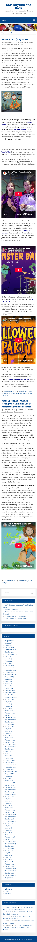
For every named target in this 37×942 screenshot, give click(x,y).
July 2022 (8, 729)
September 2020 (11, 771)
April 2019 (8, 805)
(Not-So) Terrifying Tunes (14, 39)
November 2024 (10, 670)
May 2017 (8, 857)
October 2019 (9, 792)
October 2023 (9, 695)
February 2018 (10, 837)
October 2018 (9, 819)
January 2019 (9, 812)
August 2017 (9, 850)
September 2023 (10, 697)
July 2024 (8, 679)
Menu (4, 20)
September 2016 (10, 875)
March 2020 (9, 781)
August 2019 (9, 796)
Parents (3, 44)
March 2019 (9, 808)
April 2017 (8, 859)
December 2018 (10, 814)
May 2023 (8, 706)
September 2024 (10, 674)
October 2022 (9, 722)
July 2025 (8, 656)
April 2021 (8, 756)
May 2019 (8, 803)
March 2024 (9, 688)
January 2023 (9, 715)
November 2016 (10, 871)
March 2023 (9, 711)
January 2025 (9, 665)
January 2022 (9, 742)
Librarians (30, 42)
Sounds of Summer (11, 610)
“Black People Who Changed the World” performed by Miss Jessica (17, 927)
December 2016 (10, 869)
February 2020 (10, 783)
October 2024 (9, 672)
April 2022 (8, 735)
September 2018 (10, 821)
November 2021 (10, 747)
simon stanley (27, 393)
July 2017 (8, 853)
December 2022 (10, 717)
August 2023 (9, 699)
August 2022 (9, 726)
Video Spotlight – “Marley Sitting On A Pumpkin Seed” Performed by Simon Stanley (16, 403)
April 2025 (8, 663)
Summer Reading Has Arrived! (15, 616)
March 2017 (9, 862)
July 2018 (8, 826)
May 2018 (8, 830)
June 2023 (8, 704)
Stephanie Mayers (11, 907)
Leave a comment (9, 391)
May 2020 (8, 776)
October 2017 (9, 846)
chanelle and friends (25, 391)
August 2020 (9, 774)
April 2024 (8, 686)
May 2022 (8, 733)
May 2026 (8, 645)
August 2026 (9, 641)
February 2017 (10, 864)
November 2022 (10, 720)
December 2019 (10, 787)
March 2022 (9, 738)
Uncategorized (18, 44)
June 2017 (8, 855)
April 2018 (8, 832)
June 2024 (8, 681)
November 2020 (10, 767)
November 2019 (10, 790)
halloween (4, 393)
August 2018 (9, 823)
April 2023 (8, 708)
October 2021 (9, 749)
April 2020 (8, 778)
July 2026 (8, 643)
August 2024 (9, 677)
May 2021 (8, 753)
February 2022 (10, 740)
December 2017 (10, 841)
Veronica (20, 42)
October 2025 (9, 652)
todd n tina (4, 395)
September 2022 (10, 724)
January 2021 (9, 762)
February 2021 (10, 760)
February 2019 (10, 810)
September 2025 (10, 654)
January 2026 (9, 647)
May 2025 (8, 661)
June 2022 (8, 731)
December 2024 (10, 668)
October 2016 (9, 873)
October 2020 (9, 769)
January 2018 (9, 839)
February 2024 (10, 690)
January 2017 (9, 866)
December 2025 (10, 650)
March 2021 (9, 758)
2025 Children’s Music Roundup (16, 619)
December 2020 (10, 765)
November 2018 (10, 817)
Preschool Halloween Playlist (18, 379)
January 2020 (9, 785)
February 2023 (10, 713)
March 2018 (9, 835)
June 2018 (8, 828)
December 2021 (10, 744)
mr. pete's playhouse (15, 393)
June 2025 (8, 659)
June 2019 (8, 801)
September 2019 (10, 794)
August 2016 (9, 878)
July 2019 (8, 799)
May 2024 (8, 683)
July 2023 (8, 702)
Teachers (10, 44)
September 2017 (10, 848)
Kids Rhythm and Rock (18, 6)
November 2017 (10, 844)
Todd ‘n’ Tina (6, 152)
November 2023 (10, 692)
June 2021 (8, 751)
